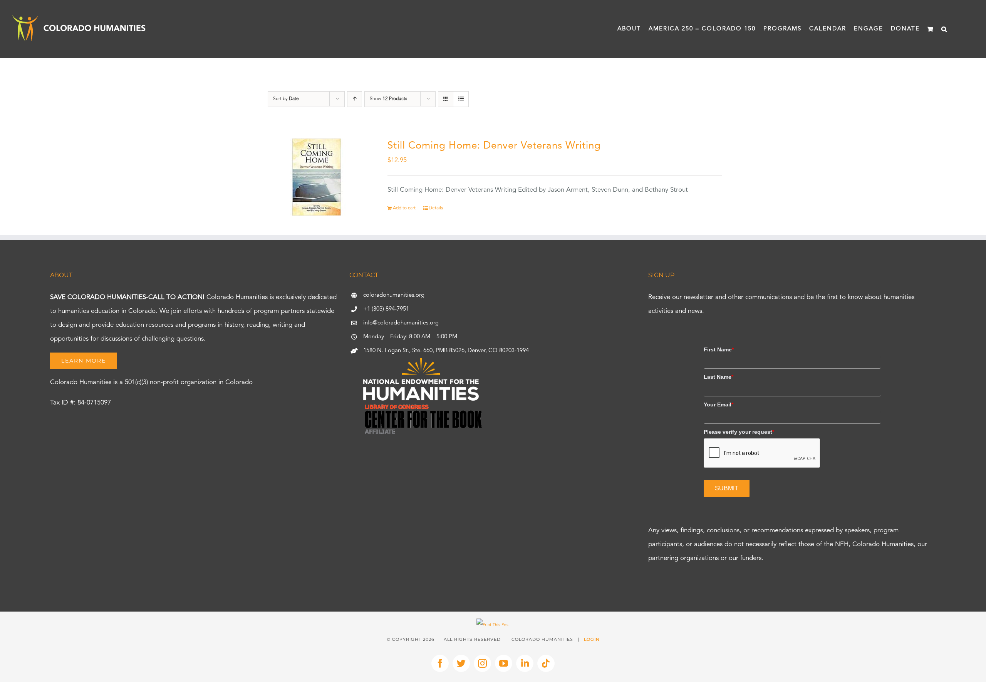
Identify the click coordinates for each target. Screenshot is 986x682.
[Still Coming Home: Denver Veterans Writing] (316, 177)
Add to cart (404, 208)
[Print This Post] (493, 625)
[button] (944, 29)
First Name (719, 349)
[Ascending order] (354, 99)
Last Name (718, 377)
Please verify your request (739, 432)
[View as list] (460, 99)
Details (436, 208)
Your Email (718, 404)
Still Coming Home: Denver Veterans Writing (494, 146)
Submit (726, 488)
